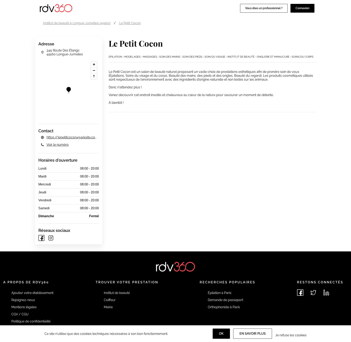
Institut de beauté (117, 293)
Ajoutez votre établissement (32, 293)
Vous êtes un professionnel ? (264, 8)
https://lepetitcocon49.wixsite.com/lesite (73, 137)
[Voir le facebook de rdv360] (300, 292)
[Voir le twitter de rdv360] (313, 292)
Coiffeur (110, 300)
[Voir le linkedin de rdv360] (326, 292)
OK (221, 333)
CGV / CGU (19, 314)
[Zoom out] (94, 70)
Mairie (108, 307)
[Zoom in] (94, 64)
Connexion (302, 8)
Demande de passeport (225, 300)
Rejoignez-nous (23, 300)
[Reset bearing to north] (94, 76)
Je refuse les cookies (291, 335)
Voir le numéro (58, 145)
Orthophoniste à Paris (224, 307)
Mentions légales (24, 307)
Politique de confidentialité (31, 321)
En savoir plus (252, 333)
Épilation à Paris (219, 293)
